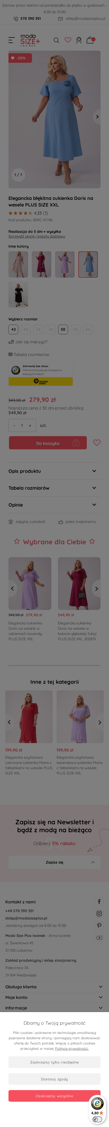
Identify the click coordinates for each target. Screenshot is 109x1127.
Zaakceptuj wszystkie (54, 1096)
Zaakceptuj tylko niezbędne (54, 1062)
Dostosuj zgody (54, 1079)
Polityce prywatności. (72, 1048)
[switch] (97, 1119)
